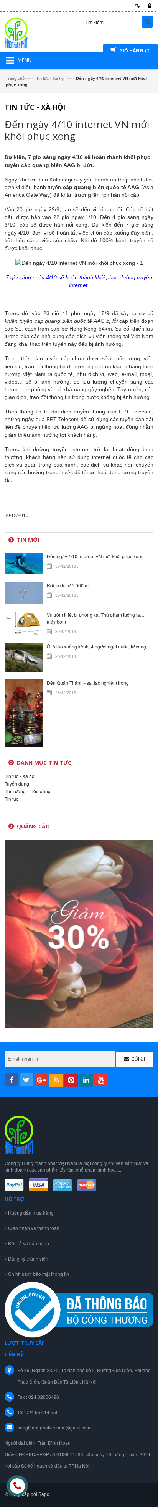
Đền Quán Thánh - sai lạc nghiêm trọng (88, 682)
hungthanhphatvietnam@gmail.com (54, 1427)
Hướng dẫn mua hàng (31, 1212)
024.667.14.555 (42, 1412)
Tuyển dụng (17, 783)
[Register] (136, 6)
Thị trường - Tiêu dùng (28, 791)
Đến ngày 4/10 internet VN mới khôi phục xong (95, 556)
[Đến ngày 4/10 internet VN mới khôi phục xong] (24, 563)
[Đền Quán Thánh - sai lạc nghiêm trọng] (24, 712)
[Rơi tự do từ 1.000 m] (24, 592)
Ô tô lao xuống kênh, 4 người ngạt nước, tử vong (96, 646)
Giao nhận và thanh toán (33, 1228)
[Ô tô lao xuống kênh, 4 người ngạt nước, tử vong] (24, 656)
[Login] (148, 6)
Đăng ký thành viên (28, 1258)
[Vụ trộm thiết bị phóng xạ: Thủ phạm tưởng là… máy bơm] (24, 622)
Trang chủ (15, 78)
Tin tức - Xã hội (50, 78)
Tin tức (11, 799)
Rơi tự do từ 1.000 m (68, 585)
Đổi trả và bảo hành (28, 1243)
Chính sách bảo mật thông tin (38, 1273)
